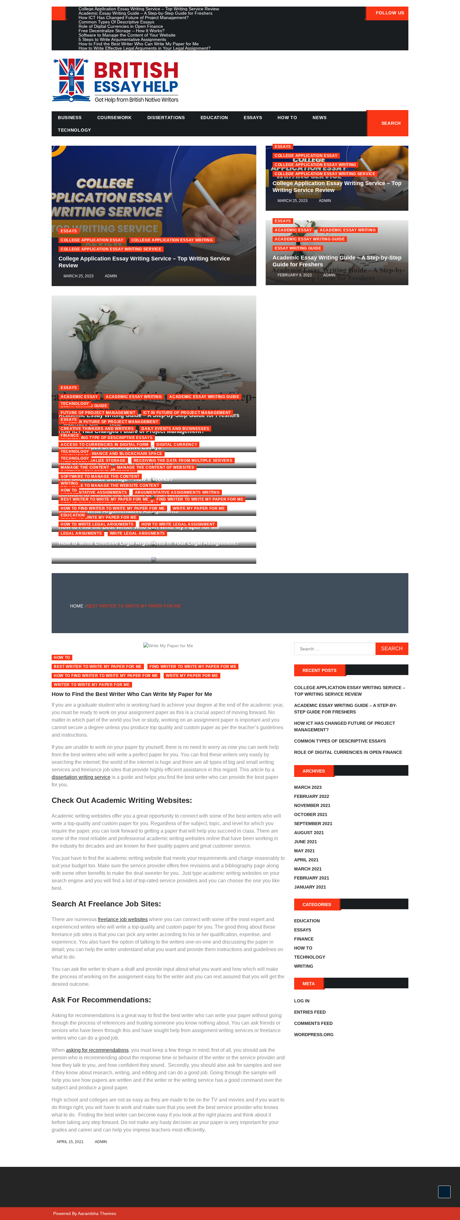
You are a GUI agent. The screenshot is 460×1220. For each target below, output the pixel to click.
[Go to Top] (444, 1192)
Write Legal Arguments (137, 533)
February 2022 (311, 796)
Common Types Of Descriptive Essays (340, 741)
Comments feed (313, 1023)
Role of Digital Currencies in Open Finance (348, 752)
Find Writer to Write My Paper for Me (199, 499)
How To (287, 117)
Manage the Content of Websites (155, 467)
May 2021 (304, 851)
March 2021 (308, 869)
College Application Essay (306, 156)
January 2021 (310, 887)
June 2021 (305, 841)
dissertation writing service (81, 777)
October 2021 (310, 814)
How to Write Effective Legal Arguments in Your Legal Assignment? (149, 543)
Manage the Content (85, 467)
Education (214, 117)
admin (325, 201)
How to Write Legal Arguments (97, 524)
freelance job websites (123, 919)
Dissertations (166, 117)
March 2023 (308, 787)
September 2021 (313, 823)
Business (70, 117)
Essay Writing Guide (298, 248)
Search (391, 123)
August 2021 (309, 832)
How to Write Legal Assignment (178, 524)
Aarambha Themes (97, 1213)
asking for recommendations (97, 1050)
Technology (74, 130)
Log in (301, 1000)
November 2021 (312, 805)
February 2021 (311, 878)
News (319, 117)
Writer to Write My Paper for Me (92, 685)
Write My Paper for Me (192, 675)
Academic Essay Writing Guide (310, 239)
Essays (253, 117)
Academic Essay (293, 230)
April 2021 (306, 860)
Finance (70, 435)
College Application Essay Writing (315, 165)
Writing (303, 966)
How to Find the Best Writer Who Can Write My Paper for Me (132, 694)
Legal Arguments (81, 533)
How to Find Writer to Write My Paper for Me (106, 675)
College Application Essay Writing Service (325, 174)
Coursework (114, 117)
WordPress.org (314, 1034)
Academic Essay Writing (348, 230)
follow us (390, 12)
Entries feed (310, 1012)
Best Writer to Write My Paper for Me (105, 499)
